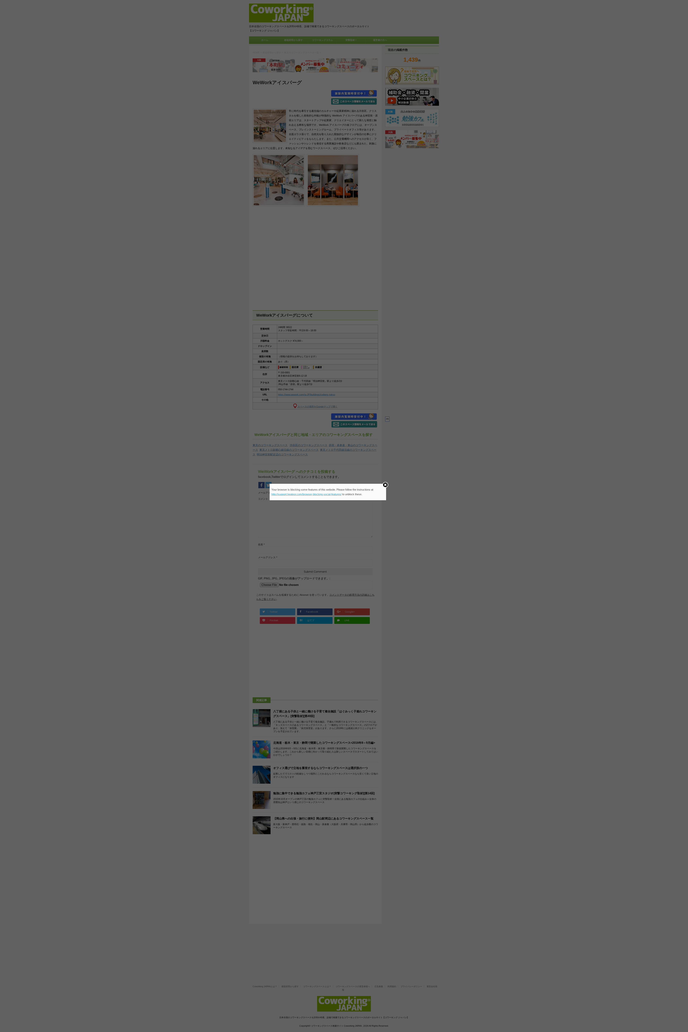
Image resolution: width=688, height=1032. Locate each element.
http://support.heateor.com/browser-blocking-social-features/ (306, 494)
